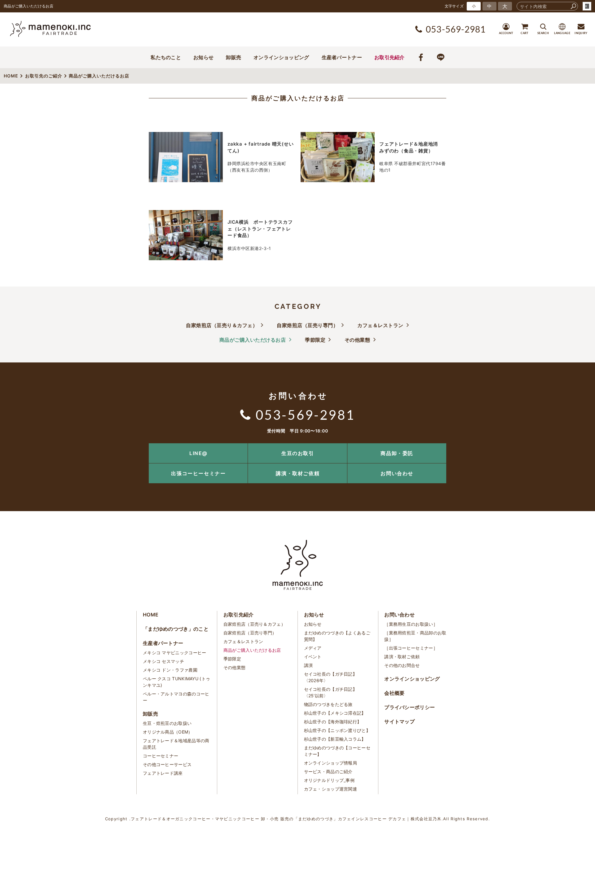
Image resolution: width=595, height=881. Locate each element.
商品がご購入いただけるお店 (298, 98)
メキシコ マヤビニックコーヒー (174, 652)
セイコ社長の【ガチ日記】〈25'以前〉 (330, 692)
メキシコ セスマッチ (163, 661)
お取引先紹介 (389, 57)
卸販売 (233, 57)
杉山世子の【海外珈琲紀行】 (333, 721)
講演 (308, 665)
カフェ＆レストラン (380, 325)
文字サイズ (454, 6)
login (587, 6)
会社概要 (394, 693)
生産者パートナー (342, 57)
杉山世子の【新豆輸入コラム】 (335, 739)
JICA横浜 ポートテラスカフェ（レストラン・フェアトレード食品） (260, 228)
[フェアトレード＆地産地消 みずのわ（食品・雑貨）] (338, 157)
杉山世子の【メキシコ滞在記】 (335, 713)
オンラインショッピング (281, 57)
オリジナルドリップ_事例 (329, 780)
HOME (150, 614)
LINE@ (198, 453)
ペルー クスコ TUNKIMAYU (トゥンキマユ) (176, 682)
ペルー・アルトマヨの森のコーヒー (176, 697)
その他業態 (357, 340)
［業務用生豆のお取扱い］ (411, 624)
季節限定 (315, 340)
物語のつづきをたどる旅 (328, 704)
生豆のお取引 (297, 453)
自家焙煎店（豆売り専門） (307, 325)
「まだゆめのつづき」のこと (176, 629)
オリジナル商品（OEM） (168, 731)
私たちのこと (166, 57)
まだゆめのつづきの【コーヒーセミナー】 (337, 751)
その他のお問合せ (402, 665)
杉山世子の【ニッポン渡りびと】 (337, 730)
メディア (313, 648)
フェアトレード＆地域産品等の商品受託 (176, 744)
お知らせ (203, 57)
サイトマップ (399, 721)
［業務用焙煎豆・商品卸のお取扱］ (415, 636)
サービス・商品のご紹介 (328, 771)
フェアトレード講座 (163, 773)
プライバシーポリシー (409, 707)
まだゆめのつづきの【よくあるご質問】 (337, 636)
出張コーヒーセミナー (198, 473)
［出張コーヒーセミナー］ (411, 648)
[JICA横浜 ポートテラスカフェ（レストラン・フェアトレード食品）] (186, 235)
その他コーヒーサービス (167, 764)
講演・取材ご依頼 (298, 473)
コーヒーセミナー (160, 755)
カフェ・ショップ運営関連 (330, 788)
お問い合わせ (397, 473)
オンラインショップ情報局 (330, 762)
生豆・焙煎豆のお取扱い (167, 723)
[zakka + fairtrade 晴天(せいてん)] (186, 157)
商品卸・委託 (397, 453)
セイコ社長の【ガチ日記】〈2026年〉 (330, 677)
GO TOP (576, 445)
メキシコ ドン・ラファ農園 (170, 670)
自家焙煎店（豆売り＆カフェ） (222, 325)
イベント (313, 656)
